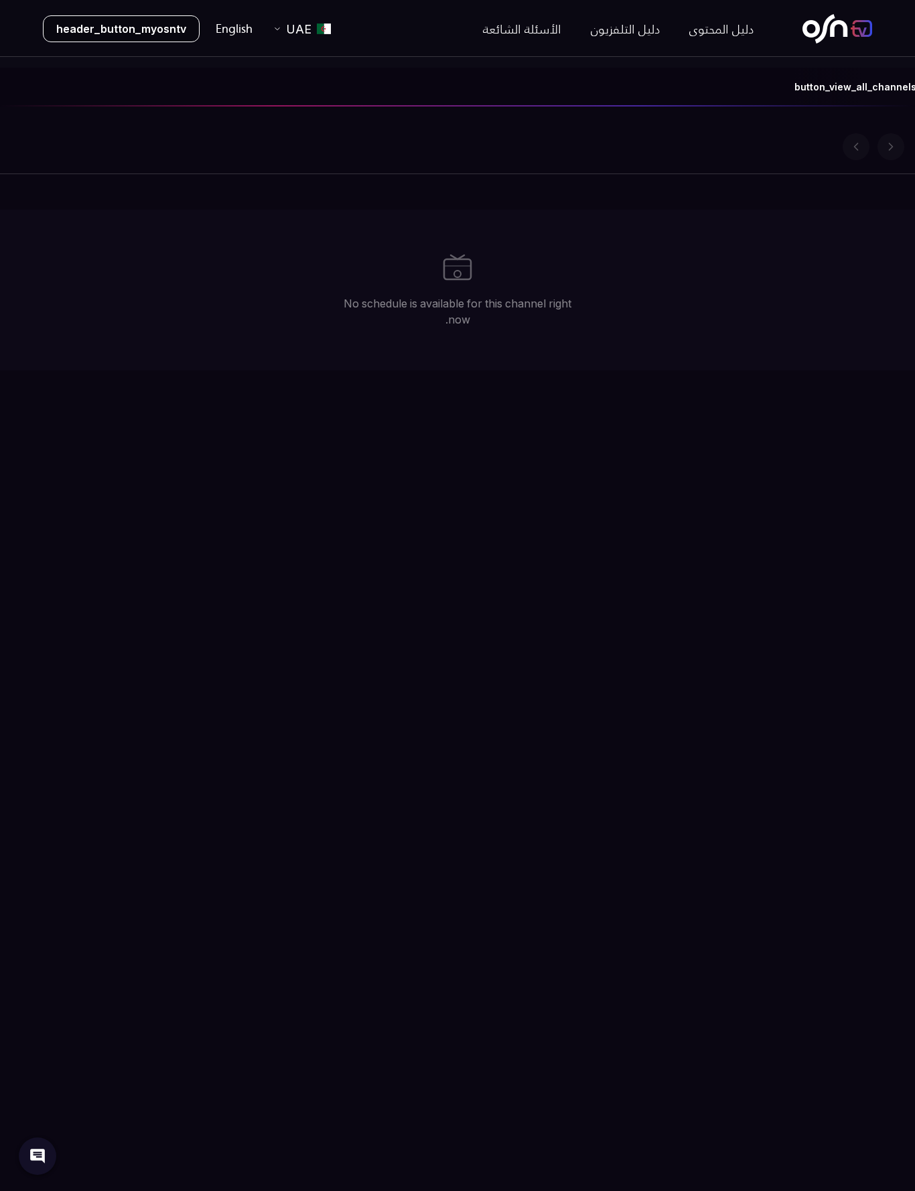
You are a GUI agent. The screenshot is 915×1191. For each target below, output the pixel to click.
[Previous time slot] (856, 146)
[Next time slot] (890, 146)
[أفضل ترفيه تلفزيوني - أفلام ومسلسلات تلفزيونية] (837, 29)
